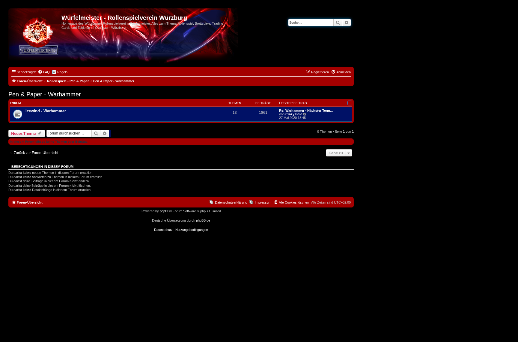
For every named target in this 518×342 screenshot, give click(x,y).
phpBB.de (203, 220)
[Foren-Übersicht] (35, 19)
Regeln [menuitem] (62, 72)
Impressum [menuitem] (263, 202)
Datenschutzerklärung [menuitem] (231, 202)
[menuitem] (44, 72)
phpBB (164, 211)
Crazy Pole (293, 114)
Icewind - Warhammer (45, 111)
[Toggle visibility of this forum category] (349, 103)
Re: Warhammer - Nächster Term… (306, 110)
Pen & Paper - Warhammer (44, 94)
